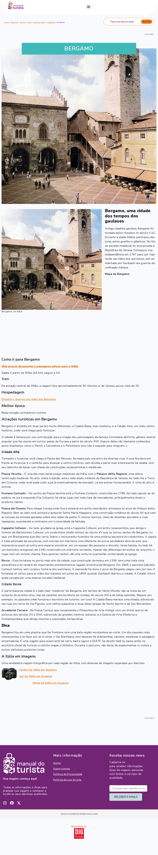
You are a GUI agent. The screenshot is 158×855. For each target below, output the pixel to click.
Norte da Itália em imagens (51, 683)
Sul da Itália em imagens (35, 676)
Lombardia (51, 22)
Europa (22, 22)
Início (7, 22)
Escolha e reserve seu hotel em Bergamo (29, 399)
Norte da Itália (39, 22)
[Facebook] (12, 803)
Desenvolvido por (79, 826)
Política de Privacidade (67, 774)
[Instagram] (5, 803)
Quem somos (61, 768)
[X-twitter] (19, 803)
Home (57, 763)
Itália (29, 22)
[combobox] (125, 21)
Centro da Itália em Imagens (38, 670)
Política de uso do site (67, 779)
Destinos (14, 22)
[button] (88, 6)
